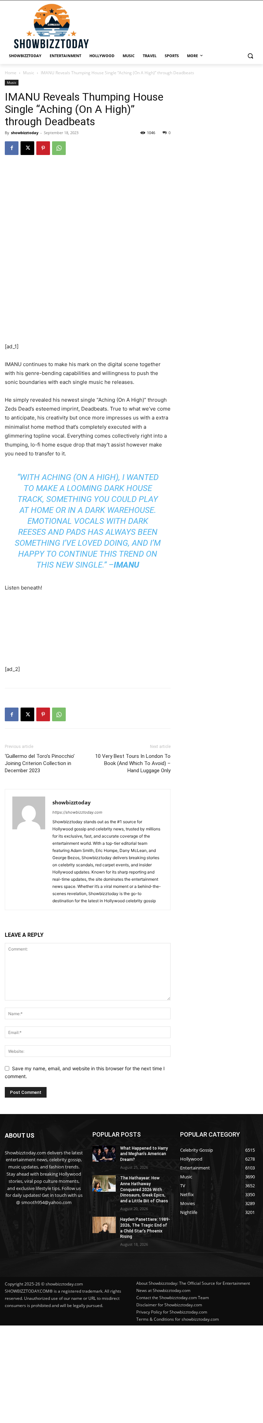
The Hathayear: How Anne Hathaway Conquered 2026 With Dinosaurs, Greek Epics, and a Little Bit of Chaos (144, 1189)
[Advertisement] (131, 1373)
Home (10, 73)
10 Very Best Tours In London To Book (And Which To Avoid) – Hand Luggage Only (133, 763)
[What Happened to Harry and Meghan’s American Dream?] (104, 1154)
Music (28, 73)
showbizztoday (24, 132)
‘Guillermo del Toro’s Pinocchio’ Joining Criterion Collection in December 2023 (40, 763)
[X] (27, 148)
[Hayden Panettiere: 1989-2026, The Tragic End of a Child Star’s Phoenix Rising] (104, 1225)
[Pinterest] (43, 148)
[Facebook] (11, 148)
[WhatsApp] (59, 148)
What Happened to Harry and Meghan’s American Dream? (144, 1154)
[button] (250, 56)
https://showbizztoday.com (77, 812)
